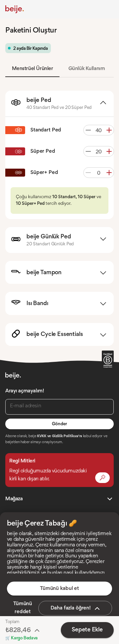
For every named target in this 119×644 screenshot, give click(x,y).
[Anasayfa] (14, 9)
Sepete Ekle (87, 630)
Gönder (59, 424)
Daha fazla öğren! (71, 608)
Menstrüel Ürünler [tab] (32, 68)
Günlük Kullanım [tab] (86, 68)
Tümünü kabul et (59, 588)
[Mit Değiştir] (102, 477)
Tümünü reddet (22, 608)
